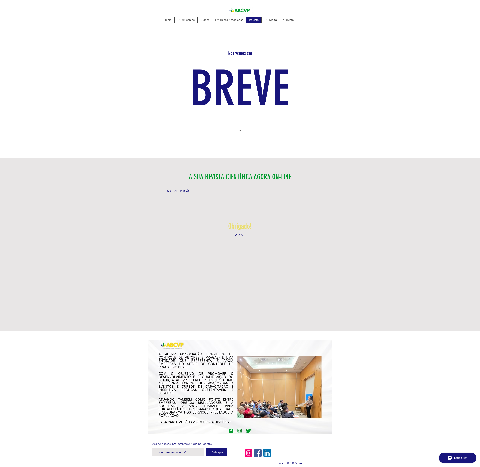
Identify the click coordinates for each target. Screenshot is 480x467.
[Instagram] (248, 453)
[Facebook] (258, 453)
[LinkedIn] (267, 453)
